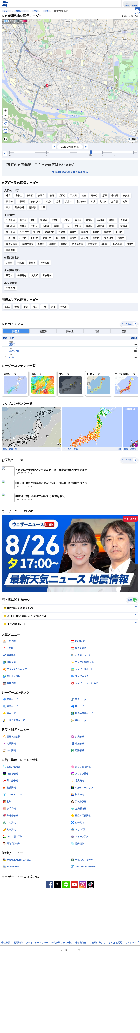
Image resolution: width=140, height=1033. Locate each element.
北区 (67, 226)
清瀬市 (121, 238)
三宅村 (9, 275)
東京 (46, 11)
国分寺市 (60, 238)
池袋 (8, 195)
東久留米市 (11, 244)
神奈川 (63, 306)
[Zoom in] (5, 110)
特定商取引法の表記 (62, 942)
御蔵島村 (21, 275)
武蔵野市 (49, 232)
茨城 (7, 306)
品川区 (100, 220)
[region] (70, 81)
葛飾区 (123, 226)
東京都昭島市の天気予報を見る (70, 172)
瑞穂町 (105, 244)
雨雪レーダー (21, 11)
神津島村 (44, 262)
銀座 (84, 195)
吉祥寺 (41, 195)
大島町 (9, 262)
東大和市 (108, 238)
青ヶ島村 (47, 275)
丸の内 (103, 201)
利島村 (20, 262)
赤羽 (104, 195)
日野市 (34, 238)
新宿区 (43, 220)
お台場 (114, 201)
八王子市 (24, 232)
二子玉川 (21, 201)
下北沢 (48, 201)
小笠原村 (10, 288)
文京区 (55, 220)
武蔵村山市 (27, 244)
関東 (36, 11)
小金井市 (10, 238)
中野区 (34, 226)
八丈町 (34, 275)
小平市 (23, 238)
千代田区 (10, 220)
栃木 (16, 306)
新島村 (32, 262)
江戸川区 (10, 232)
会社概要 (5, 942)
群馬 (26, 306)
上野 (42, 207)
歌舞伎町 (19, 207)
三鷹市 (61, 232)
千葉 (44, 306)
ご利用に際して (97, 942)
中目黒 (114, 195)
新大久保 (81, 201)
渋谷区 (23, 226)
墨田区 (78, 220)
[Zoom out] (5, 115)
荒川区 (78, 226)
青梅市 (73, 232)
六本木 (68, 201)
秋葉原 (30, 195)
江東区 (89, 220)
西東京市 (92, 244)
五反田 (73, 195)
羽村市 (64, 244)
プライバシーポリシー (37, 942)
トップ (6, 11)
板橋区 (89, 226)
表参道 (126, 195)
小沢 (12, 357)
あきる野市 (77, 244)
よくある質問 (115, 942)
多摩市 (41, 244)
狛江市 (96, 238)
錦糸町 (94, 195)
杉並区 (46, 226)
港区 (33, 220)
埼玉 (35, 306)
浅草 (125, 201)
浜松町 (62, 195)
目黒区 (112, 220)
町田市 (119, 232)
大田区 (123, 220)
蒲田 (52, 195)
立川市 (36, 232)
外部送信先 (80, 942)
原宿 (58, 201)
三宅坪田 (14, 350)
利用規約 (18, 942)
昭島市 (96, 232)
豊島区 (57, 226)
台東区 (66, 220)
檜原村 (130, 244)
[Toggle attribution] (5, 139)
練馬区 (100, 226)
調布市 (107, 232)
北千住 (18, 195)
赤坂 (92, 201)
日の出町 (117, 244)
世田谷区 (10, 226)
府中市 (84, 232)
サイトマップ (132, 942)
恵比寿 (32, 207)
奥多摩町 (10, 250)
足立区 (112, 226)
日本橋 (9, 201)
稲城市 (52, 244)
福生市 (84, 238)
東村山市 (47, 238)
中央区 (23, 220)
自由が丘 (35, 201)
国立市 (73, 238)
